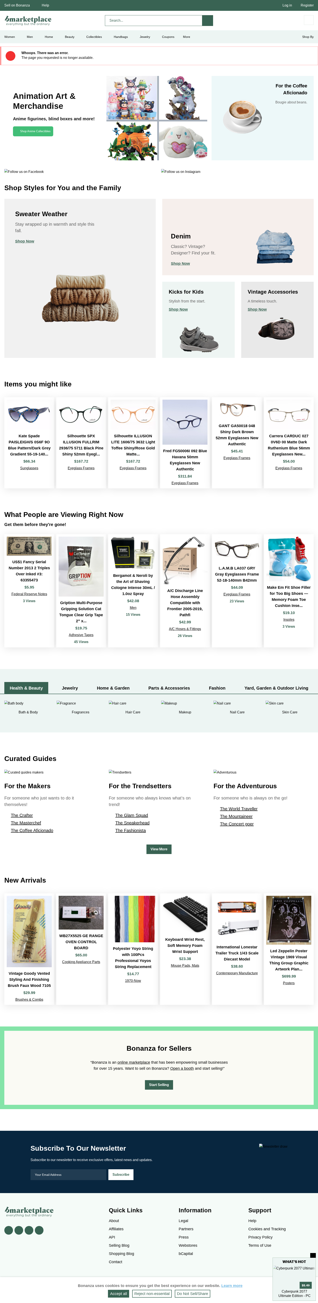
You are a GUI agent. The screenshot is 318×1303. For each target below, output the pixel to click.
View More (159, 849)
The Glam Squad (131, 815)
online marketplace (133, 1062)
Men (133, 608)
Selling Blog (119, 1245)
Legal (183, 1221)
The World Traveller (239, 808)
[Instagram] (39, 1230)
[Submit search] (207, 20)
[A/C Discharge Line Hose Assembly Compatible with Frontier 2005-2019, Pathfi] (185, 590)
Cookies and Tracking (267, 1229)
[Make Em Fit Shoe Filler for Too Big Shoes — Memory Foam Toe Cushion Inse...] (288, 590)
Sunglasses (29, 468)
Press (184, 1237)
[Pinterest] (29, 1230)
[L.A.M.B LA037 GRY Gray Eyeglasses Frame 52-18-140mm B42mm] (237, 590)
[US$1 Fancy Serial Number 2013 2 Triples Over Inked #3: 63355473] (29, 590)
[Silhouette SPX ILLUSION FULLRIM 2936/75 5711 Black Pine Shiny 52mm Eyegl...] (81, 442)
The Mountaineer (236, 816)
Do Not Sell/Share (192, 1294)
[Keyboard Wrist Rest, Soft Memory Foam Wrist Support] (185, 949)
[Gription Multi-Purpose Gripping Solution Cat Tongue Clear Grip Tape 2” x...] (81, 590)
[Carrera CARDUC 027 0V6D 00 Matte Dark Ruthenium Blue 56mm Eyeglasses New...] (288, 442)
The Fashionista (130, 830)
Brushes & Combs (29, 999)
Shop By (308, 37)
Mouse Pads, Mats (185, 965)
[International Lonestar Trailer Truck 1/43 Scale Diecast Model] (237, 949)
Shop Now (24, 241)
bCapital (186, 1254)
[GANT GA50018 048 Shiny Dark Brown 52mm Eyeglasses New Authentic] (237, 442)
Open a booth (182, 1068)
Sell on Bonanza (17, 5)
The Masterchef (26, 822)
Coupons (168, 37)
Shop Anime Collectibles (35, 131)
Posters (289, 983)
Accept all (118, 1294)
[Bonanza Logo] (28, 20)
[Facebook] (8, 1230)
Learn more (232, 1286)
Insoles (288, 619)
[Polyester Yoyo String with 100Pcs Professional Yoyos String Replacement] (133, 949)
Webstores (188, 1245)
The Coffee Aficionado (32, 830)
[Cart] (309, 20)
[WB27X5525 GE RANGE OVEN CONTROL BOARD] (81, 949)
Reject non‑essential (152, 1294)
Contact (115, 1262)
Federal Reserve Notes (29, 594)
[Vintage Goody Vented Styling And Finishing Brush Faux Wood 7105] (29, 949)
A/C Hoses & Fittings (185, 629)
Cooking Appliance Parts (81, 962)
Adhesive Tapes (81, 635)
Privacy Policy (260, 1237)
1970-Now (133, 981)
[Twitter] (18, 1230)
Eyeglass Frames (81, 468)
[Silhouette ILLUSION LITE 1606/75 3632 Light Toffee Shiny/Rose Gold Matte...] (133, 442)
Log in (287, 5)
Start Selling (159, 1085)
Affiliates (116, 1229)
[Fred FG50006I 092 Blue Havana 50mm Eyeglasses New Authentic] (185, 442)
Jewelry (145, 37)
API (112, 1237)
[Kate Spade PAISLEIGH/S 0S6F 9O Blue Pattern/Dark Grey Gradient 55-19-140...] (29, 442)
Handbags (121, 37)
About (114, 1221)
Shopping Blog (121, 1254)
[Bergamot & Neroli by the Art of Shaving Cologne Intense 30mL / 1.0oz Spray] (133, 590)
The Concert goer (237, 824)
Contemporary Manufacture (237, 973)
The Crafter (22, 815)
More (186, 37)
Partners (186, 1229)
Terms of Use (259, 1245)
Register (307, 5)
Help (45, 5)
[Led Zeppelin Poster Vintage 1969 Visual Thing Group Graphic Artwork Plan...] (288, 949)
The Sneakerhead (132, 822)
